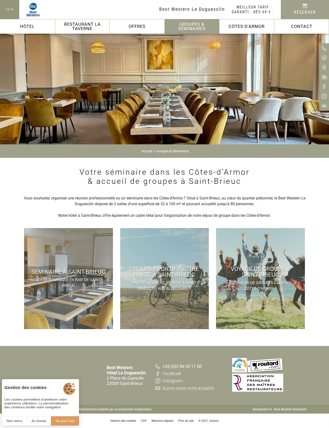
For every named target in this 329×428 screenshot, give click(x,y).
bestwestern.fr (262, 409)
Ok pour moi (65, 421)
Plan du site (186, 420)
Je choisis (38, 421)
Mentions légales (162, 420)
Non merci (14, 421)
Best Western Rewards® (290, 409)
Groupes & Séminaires (172, 151)
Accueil (146, 151)
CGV (144, 420)
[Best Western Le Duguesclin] (29, 10)
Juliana (214, 420)
